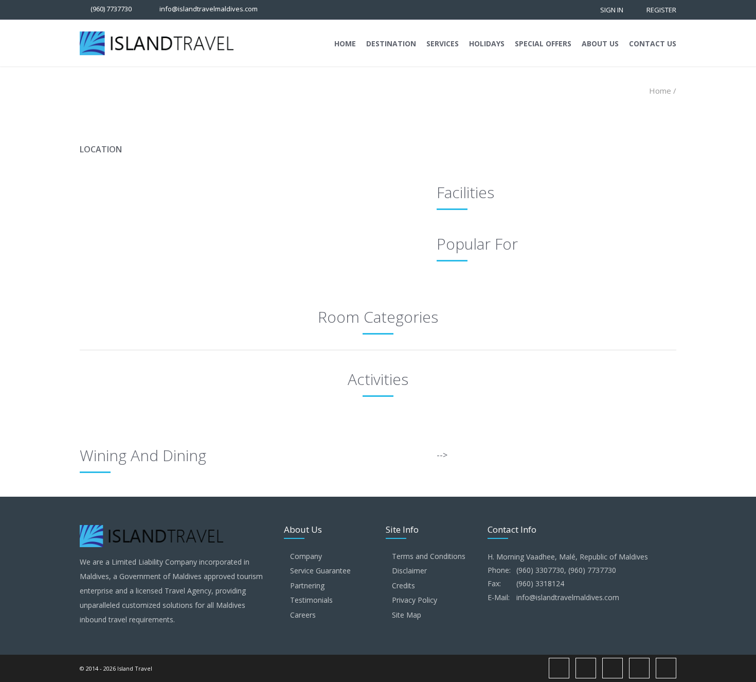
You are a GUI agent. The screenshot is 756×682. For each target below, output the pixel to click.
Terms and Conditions (428, 556)
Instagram (585, 668)
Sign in (611, 9)
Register (661, 9)
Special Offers (543, 43)
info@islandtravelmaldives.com (208, 8)
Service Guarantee (320, 570)
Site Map (406, 615)
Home (345, 43)
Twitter (612, 668)
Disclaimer (409, 570)
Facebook (559, 668)
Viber (666, 668)
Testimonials (311, 600)
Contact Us (652, 43)
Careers (303, 615)
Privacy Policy (414, 600)
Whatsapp (639, 668)
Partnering (307, 585)
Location (101, 149)
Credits (403, 585)
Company (306, 556)
